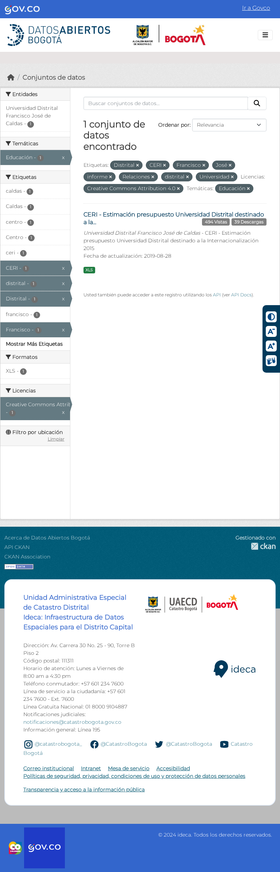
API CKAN (17, 547)
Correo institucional (48, 768)
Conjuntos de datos (54, 77)
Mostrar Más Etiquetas (34, 344)
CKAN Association (27, 556)
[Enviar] (257, 103)
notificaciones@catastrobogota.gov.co (72, 722)
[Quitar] (137, 165)
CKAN (256, 546)
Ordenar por (174, 125)
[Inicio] (11, 77)
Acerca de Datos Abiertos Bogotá (47, 537)
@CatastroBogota (124, 744)
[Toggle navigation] (265, 35)
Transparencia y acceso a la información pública (84, 789)
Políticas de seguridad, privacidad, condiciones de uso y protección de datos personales (134, 776)
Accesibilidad (173, 768)
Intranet (91, 768)
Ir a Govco (256, 7)
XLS (89, 270)
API (217, 294)
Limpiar (56, 439)
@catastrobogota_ (58, 744)
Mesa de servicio (128, 768)
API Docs (241, 294)
